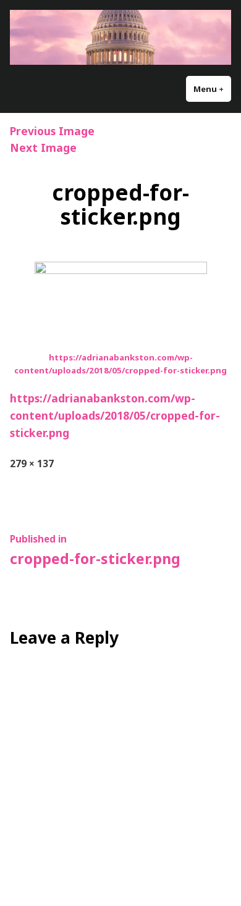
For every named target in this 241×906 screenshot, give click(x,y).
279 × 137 (32, 463)
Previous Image (52, 130)
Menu (212, 88)
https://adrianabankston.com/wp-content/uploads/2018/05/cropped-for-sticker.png (115, 415)
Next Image (43, 147)
